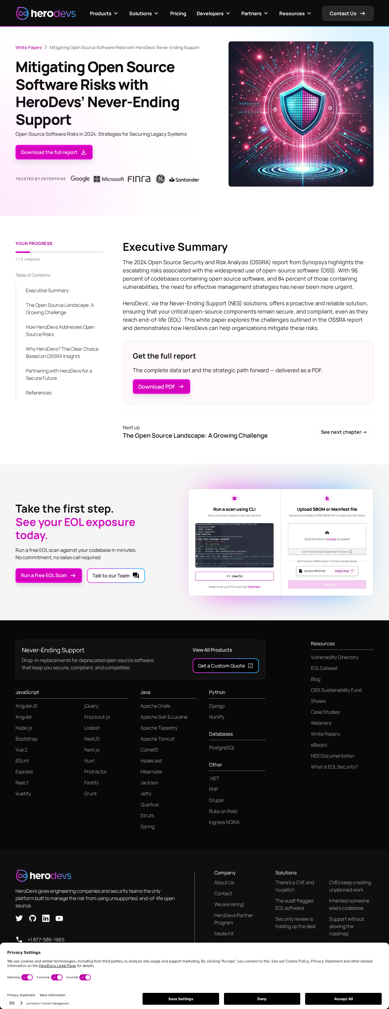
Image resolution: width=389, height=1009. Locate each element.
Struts (147, 815)
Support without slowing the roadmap (346, 926)
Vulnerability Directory (334, 657)
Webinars (321, 723)
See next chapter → (344, 432)
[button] (104, 13)
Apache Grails (155, 705)
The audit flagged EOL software (294, 904)
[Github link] (32, 917)
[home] (45, 13)
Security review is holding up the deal (295, 923)
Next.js (91, 749)
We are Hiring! (229, 904)
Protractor (95, 771)
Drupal (216, 800)
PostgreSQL (222, 747)
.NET (214, 778)
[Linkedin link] (46, 917)
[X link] (19, 917)
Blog (315, 679)
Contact (223, 893)
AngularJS (26, 705)
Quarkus (149, 804)
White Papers (28, 47)
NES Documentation (332, 755)
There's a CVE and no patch (294, 886)
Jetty (145, 793)
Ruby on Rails (223, 811)
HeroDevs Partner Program (233, 919)
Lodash (92, 727)
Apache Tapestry (158, 727)
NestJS (92, 738)
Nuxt (89, 760)
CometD (149, 749)
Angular (23, 716)
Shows (318, 701)
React (22, 782)
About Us (224, 882)
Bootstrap (26, 738)
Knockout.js (97, 716)
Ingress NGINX (224, 822)
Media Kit (224, 933)
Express (24, 771)
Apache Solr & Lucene (164, 716)
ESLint (22, 760)
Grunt (90, 793)
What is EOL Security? (334, 766)
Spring (147, 826)
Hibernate (151, 771)
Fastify (91, 782)
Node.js (23, 727)
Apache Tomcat (157, 738)
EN (11, 1003)
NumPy (216, 716)
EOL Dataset (324, 668)
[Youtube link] (59, 917)
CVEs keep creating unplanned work (350, 886)
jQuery (91, 705)
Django (217, 705)
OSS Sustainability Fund (336, 690)
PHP (213, 789)
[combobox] (16, 1003)
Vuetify (23, 793)
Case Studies (325, 712)
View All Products (212, 649)
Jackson (149, 782)
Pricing (178, 13)
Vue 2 (21, 749)
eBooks (319, 744)
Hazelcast (151, 760)
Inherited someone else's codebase (349, 904)
